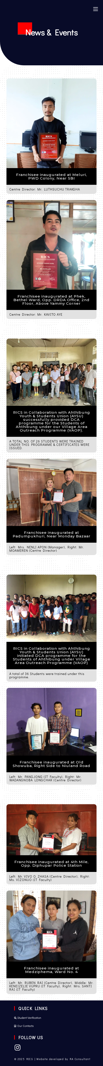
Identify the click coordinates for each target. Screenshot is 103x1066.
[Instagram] (17, 1047)
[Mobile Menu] (95, 9)
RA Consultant (80, 1059)
